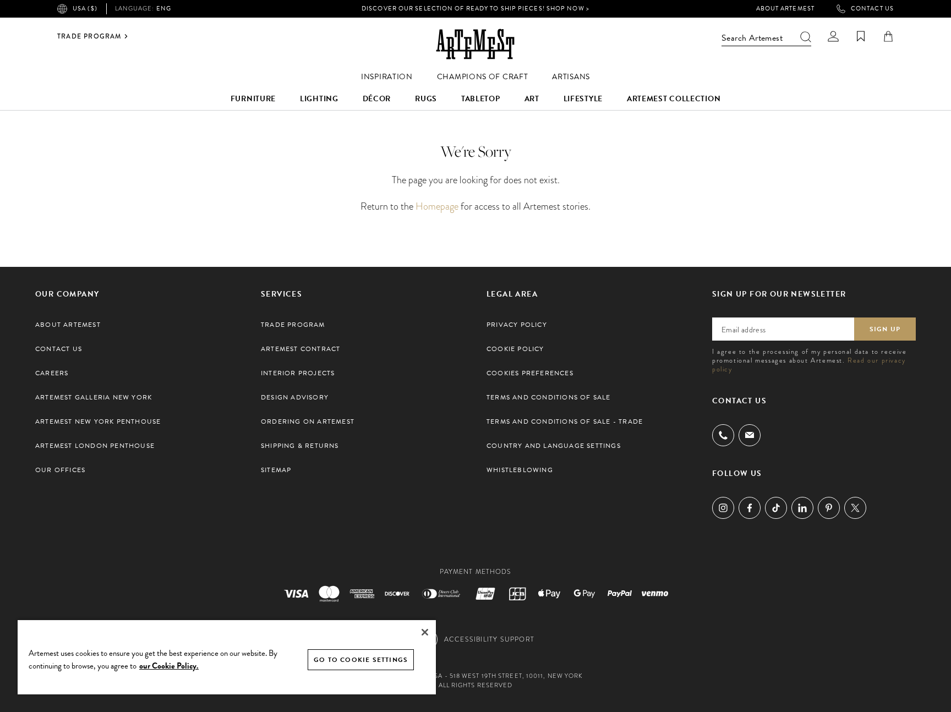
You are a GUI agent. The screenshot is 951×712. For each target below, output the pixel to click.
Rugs (426, 99)
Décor (377, 99)
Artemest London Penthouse (95, 446)
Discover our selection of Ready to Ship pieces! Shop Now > (475, 8)
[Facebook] (749, 507)
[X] (855, 507)
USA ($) (85, 8)
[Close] (425, 632)
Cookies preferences (530, 373)
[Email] (749, 435)
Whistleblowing (520, 470)
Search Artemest (752, 38)
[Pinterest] (828, 507)
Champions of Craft (482, 77)
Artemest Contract (300, 349)
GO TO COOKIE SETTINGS (361, 660)
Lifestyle (583, 99)
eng (143, 8)
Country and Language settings (554, 446)
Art (531, 99)
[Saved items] (861, 36)
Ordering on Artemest (307, 421)
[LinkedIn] (802, 507)
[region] (227, 656)
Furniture (253, 99)
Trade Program (89, 36)
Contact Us (872, 8)
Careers (51, 373)
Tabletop (480, 99)
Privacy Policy (517, 325)
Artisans (571, 77)
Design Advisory (295, 397)
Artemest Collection (673, 99)
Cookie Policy (515, 349)
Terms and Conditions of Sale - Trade (565, 421)
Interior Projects (298, 373)
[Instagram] (723, 507)
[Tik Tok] (776, 507)
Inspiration (387, 77)
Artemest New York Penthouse (98, 421)
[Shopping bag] (888, 36)
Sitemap (276, 470)
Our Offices (60, 470)
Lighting (319, 99)
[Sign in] (833, 36)
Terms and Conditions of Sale (549, 397)
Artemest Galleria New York (93, 397)
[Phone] (723, 435)
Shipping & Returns (300, 446)
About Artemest (785, 8)
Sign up (885, 329)
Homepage (437, 206)
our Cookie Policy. (169, 666)
